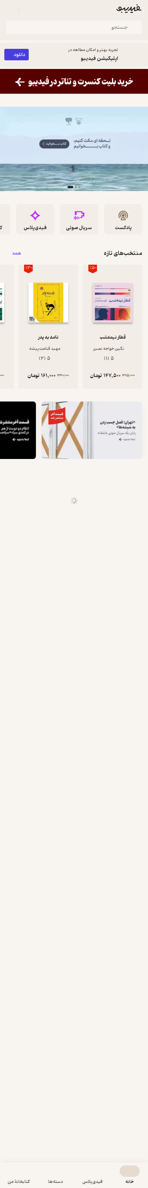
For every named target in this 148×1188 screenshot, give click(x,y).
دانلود (19, 55)
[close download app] (141, 54)
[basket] (27, 10)
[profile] (10, 10)
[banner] (74, 81)
